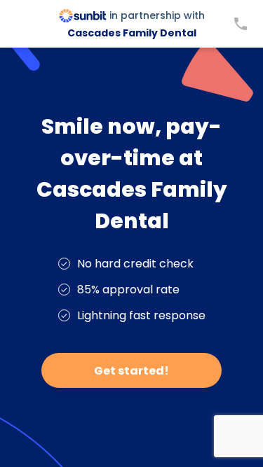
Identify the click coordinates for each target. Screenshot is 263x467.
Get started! (131, 371)
